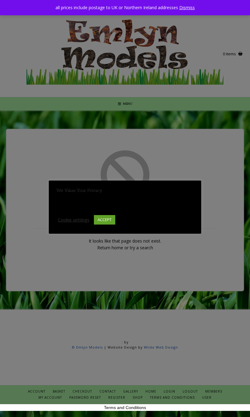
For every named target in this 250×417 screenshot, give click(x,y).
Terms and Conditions (125, 407)
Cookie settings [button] (73, 219)
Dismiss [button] (187, 7)
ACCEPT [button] (105, 219)
